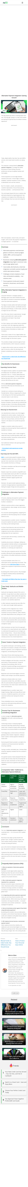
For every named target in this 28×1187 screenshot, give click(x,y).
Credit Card (15, 993)
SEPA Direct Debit (14, 564)
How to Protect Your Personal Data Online (20, 943)
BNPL (2, 457)
